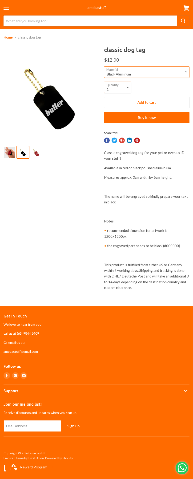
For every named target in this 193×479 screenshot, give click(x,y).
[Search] (183, 21)
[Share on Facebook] (107, 140)
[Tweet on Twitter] (114, 140)
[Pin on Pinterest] (137, 140)
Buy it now (147, 117)
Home (8, 37)
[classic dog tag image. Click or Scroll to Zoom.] (51, 94)
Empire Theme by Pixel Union (24, 458)
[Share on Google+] (122, 140)
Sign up (73, 426)
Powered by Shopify (59, 458)
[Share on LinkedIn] (129, 140)
